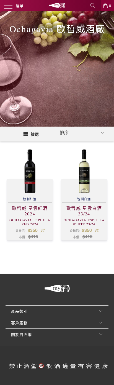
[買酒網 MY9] (57, 5)
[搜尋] (95, 5)
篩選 (35, 134)
